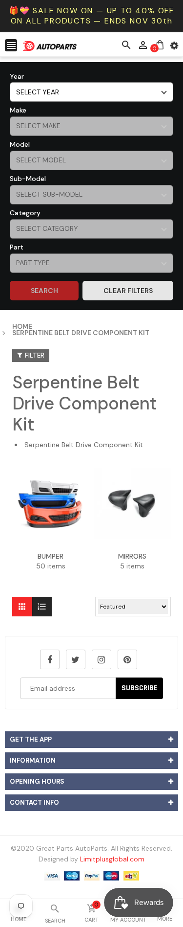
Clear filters (128, 290)
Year (17, 76)
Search (44, 290)
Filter (34, 355)
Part (16, 247)
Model (20, 144)
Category (25, 212)
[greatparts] (91, 874)
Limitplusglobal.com (112, 859)
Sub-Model (28, 178)
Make (18, 110)
